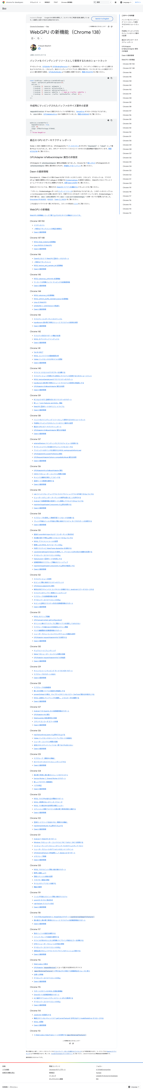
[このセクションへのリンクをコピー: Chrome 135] (43, 490)
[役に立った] (108, 26)
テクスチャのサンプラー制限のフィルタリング (50, 593)
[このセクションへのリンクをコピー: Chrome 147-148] (46, 238)
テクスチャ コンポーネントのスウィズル (48, 319)
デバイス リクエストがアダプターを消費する (49, 372)
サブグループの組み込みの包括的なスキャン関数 (51, 627)
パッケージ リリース (65, 191)
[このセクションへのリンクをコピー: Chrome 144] (43, 291)
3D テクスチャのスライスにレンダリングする (50, 762)
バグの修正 (38, 785)
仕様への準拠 (38, 975)
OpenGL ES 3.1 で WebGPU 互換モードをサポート (51, 259)
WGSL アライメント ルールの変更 (46, 541)
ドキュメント (34, 2)
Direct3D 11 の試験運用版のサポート (46, 995)
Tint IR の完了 (38, 352)
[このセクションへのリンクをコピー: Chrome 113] (42, 1031)
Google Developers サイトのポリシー (62, 1053)
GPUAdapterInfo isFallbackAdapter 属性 (48, 471)
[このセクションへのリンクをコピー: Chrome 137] (43, 439)
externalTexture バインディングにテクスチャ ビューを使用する (56, 443)
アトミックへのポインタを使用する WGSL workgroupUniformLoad (57, 450)
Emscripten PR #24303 (38, 199)
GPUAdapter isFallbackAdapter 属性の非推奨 (50, 430)
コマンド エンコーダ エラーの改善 (46, 722)
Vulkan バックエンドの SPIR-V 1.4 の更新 (48, 359)
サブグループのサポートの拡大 (45, 674)
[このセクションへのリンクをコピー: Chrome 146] (43, 254)
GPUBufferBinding (55, 72)
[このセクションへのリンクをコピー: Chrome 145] (43, 275)
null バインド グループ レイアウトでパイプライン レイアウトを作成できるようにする (64, 494)
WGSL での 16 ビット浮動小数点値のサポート (50, 870)
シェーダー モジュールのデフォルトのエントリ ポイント (53, 849)
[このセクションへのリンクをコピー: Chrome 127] (43, 707)
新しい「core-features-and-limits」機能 (48, 403)
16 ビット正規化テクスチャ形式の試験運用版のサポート (53, 603)
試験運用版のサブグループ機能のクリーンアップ (51, 562)
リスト (76, 204)
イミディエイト (39, 225)
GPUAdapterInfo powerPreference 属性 (48, 454)
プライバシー (14, 1087)
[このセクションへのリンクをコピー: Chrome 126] (43, 731)
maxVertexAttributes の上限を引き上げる (48, 826)
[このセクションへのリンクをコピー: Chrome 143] (43, 315)
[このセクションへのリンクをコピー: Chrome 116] (42, 960)
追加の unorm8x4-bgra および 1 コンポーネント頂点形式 (54, 534)
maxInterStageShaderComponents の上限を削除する (53, 505)
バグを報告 (5, 1069)
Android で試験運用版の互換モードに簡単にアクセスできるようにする (58, 501)
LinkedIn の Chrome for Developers (107, 1076)
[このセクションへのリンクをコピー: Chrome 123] (43, 795)
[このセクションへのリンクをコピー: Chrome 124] (43, 771)
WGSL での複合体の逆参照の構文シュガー (49, 806)
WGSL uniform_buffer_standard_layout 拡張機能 (51, 299)
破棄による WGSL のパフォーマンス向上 (48, 545)
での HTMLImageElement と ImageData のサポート (64, 917)
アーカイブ (52, 1076)
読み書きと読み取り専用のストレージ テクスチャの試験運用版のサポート (60, 920)
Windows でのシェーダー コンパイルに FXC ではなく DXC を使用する (58, 842)
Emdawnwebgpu (72, 180)
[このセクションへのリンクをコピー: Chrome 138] (43, 416)
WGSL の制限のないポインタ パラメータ (48, 802)
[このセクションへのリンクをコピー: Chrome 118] (42, 913)
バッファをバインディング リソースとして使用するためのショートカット (59, 420)
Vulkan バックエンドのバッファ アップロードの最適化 (53, 738)
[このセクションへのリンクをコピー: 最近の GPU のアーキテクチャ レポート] (73, 140)
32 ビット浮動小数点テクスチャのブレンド (49, 582)
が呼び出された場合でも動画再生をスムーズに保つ (62, 971)
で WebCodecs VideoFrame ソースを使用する (60, 1035)
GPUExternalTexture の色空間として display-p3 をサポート (54, 853)
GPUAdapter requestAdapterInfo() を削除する (50, 637)
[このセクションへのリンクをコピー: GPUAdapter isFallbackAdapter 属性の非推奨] (79, 157)
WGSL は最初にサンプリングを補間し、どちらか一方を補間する (56, 698)
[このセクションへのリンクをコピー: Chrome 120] (43, 865)
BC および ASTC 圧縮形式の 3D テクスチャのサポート (53, 400)
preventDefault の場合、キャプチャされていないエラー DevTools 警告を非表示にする (64, 694)
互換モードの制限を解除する (44, 481)
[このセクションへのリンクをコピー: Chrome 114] (42, 1011)
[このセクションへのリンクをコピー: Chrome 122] (43, 818)
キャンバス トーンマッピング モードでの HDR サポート (53, 671)
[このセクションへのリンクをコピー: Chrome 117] (42, 929)
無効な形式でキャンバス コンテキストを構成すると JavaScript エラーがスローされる (64, 589)
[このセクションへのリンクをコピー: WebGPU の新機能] (52, 210)
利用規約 (5, 1087)
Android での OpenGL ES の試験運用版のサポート (51, 711)
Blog (4, 8)
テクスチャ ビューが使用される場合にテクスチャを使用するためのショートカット (63, 376)
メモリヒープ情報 (40, 856)
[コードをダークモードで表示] (108, 78)
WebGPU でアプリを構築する (67, 187)
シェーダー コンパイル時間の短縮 (46, 742)
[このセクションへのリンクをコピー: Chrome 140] (43, 368)
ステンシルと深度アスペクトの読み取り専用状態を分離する (55, 809)
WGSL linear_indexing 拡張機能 (45, 242)
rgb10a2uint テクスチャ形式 (44, 904)
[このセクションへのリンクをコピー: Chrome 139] (43, 395)
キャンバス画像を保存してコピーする (47, 477)
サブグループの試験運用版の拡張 (45, 596)
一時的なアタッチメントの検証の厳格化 (48, 229)
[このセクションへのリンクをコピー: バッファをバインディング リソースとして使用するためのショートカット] (109, 61)
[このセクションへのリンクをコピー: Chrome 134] (43, 514)
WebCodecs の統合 (41, 964)
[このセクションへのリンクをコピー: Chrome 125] (43, 754)
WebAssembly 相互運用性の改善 (45, 718)
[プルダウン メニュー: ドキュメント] (40, 2)
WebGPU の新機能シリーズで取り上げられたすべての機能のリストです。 (56, 215)
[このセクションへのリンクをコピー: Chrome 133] (42, 530)
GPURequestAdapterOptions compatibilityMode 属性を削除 (55, 457)
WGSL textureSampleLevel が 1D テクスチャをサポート (53, 379)
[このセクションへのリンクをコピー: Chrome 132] (43, 575)
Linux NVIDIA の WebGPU (43, 245)
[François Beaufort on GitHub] (39, 49)
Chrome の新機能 (66, 2)
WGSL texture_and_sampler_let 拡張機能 (48, 266)
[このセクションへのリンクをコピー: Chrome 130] (43, 647)
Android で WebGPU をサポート (45, 839)
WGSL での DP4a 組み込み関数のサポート (49, 799)
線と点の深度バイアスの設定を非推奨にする (49, 691)
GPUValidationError (50, 114)
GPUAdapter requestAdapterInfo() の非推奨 (49, 658)
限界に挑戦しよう (40, 873)
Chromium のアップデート (57, 1069)
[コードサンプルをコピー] (111, 78)
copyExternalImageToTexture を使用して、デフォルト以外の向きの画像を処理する (63, 552)
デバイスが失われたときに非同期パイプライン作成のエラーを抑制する (59, 940)
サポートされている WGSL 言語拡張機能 (48, 991)
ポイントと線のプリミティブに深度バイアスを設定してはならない (57, 624)
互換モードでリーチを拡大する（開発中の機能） (51, 822)
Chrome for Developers (37, 26)
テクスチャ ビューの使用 (42, 579)
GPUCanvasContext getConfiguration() (48, 620)
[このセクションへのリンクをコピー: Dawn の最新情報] (50, 172)
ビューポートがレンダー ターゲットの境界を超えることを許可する (57, 498)
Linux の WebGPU (40, 302)
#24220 (50, 199)
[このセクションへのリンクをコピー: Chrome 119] (42, 893)
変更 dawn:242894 (70, 183)
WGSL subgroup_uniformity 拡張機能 (47, 279)
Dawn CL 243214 (60, 199)
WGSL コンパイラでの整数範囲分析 (46, 356)
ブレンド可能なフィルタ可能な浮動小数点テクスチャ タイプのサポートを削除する (63, 521)
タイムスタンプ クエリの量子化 (45, 884)
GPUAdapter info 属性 (42, 715)
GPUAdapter (45, 968)
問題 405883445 (83, 114)
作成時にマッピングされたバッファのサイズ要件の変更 (53, 423)
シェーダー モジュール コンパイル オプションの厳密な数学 (54, 634)
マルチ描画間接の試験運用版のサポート (48, 631)
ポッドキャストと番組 (56, 1079)
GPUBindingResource (60, 67)
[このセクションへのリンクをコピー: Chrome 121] (42, 835)
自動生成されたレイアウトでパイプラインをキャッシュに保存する (57, 951)
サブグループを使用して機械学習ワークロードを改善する (54, 518)
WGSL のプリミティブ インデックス (46, 339)
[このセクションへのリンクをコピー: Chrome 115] (42, 987)
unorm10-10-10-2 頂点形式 (43, 900)
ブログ (56, 2)
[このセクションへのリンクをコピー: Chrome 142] (43, 332)
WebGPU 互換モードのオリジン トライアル (49, 407)
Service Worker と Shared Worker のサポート (50, 779)
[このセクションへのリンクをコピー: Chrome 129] (43, 667)
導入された (91, 163)
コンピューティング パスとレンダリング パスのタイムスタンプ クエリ (58, 846)
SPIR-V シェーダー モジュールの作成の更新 (49, 944)
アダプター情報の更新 (41, 880)
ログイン (138, 2)
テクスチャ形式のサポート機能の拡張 (47, 336)
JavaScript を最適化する (42, 1015)
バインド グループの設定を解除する (46, 937)
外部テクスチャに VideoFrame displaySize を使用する (53, 548)
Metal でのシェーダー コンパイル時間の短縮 (49, 654)
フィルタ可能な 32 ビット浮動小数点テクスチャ (50, 897)
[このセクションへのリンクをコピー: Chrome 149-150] (46, 221)
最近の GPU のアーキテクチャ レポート (47, 427)
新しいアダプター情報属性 (43, 782)
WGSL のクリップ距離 (42, 617)
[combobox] (102, 2)
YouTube (98, 1073)
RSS (97, 1079)
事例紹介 (47, 2)
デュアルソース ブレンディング (45, 651)
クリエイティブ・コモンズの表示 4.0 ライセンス (67, 1051)
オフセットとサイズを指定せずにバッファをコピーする (53, 447)
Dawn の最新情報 (40, 232)
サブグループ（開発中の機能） (45, 758)
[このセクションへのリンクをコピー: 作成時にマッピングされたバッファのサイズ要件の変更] (90, 106)
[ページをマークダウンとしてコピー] (38, 38)
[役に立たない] (111, 26)
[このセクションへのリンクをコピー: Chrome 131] (42, 612)
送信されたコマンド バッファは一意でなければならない (53, 745)
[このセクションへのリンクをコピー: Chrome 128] (43, 683)
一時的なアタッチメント (42, 262)
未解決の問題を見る (8, 1073)
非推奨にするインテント (72, 166)
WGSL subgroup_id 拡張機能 (44, 295)
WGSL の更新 (38, 1022)
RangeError (80, 112)
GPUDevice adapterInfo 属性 (44, 586)
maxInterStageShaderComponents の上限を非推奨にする (54, 566)
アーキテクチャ (73, 146)
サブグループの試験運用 (42, 687)
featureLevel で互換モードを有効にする (48, 559)
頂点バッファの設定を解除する (45, 933)
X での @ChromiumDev (103, 1069)
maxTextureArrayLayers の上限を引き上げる (49, 735)
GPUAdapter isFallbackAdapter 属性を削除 (49, 386)
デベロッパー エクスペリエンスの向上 (47, 555)
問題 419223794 (87, 72)
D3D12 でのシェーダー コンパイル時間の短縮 (50, 474)
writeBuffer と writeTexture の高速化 (47, 306)
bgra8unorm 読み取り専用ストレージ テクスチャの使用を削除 (56, 323)
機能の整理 (38, 887)
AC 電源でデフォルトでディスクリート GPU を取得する (53, 998)
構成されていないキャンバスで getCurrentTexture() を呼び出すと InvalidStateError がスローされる (69, 1018)
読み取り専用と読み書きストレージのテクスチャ (51, 775)
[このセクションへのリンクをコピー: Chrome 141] (42, 348)
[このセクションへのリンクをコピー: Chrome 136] (43, 466)
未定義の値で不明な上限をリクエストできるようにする (53, 538)
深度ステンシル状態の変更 (43, 877)
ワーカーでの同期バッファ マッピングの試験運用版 (52, 282)
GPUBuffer (46, 67)
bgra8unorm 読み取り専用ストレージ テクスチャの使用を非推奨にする (59, 383)
